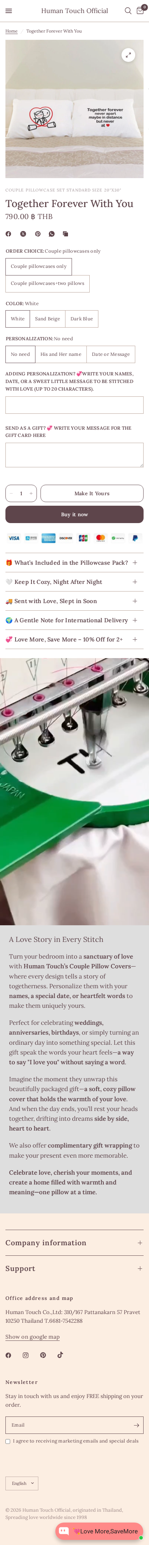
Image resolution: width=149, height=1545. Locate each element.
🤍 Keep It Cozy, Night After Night (53, 581)
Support (20, 1268)
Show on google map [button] (32, 1337)
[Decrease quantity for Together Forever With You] (11, 493)
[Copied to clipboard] (67, 234)
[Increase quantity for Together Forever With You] (31, 493)
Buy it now (74, 514)
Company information (46, 1242)
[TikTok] (65, 1355)
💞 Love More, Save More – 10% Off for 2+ (64, 639)
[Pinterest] (39, 234)
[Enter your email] (136, 1425)
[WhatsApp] (53, 234)
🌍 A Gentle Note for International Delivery (66, 620)
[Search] (128, 11)
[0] (139, 11)
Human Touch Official (74, 11)
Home (11, 31)
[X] (24, 234)
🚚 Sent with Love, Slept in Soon (51, 601)
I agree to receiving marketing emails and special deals (76, 1441)
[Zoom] (128, 55)
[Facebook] (9, 234)
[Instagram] (31, 1355)
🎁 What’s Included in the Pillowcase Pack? (66, 562)
